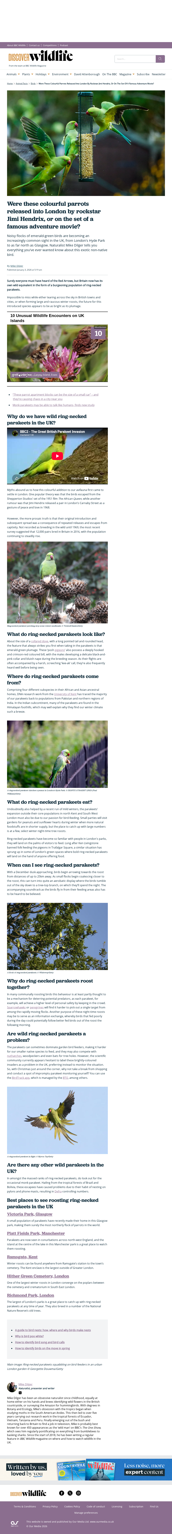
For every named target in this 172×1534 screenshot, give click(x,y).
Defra (58, 1191)
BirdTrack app (21, 1078)
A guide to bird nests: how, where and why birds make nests (53, 1330)
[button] (57, 352)
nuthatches (14, 1056)
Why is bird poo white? (29, 1336)
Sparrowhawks (16, 1007)
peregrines (37, 1007)
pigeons (60, 650)
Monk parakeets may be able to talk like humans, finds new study (54, 405)
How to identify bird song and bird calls (40, 1342)
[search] (160, 59)
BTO (65, 1078)
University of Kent (65, 694)
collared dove (39, 641)
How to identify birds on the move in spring (42, 1348)
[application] (57, 349)
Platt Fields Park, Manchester (36, 1233)
